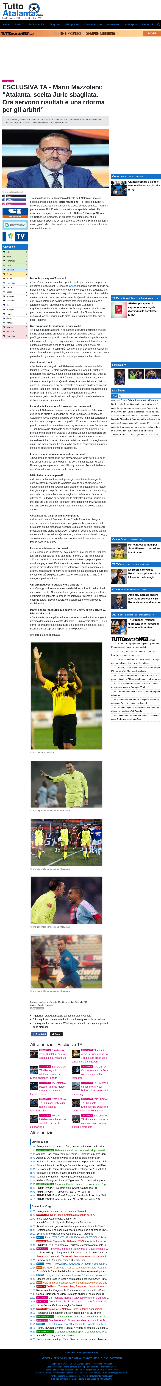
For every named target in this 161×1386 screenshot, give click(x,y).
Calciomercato (121, 589)
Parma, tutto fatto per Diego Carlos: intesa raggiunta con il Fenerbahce (75, 1165)
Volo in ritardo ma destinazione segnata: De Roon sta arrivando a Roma (80, 1282)
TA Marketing (120, 298)
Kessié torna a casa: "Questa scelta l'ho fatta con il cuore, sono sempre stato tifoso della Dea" (93, 1324)
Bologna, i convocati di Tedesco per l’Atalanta (61, 1211)
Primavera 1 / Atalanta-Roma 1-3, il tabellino (61, 1260)
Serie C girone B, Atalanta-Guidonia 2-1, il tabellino (64, 1233)
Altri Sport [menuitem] (131, 24)
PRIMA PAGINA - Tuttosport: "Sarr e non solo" (132, 431)
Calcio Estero (120, 539)
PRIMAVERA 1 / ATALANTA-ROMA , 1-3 (80, 1264)
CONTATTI (87, 1358)
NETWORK (47, 1358)
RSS (106, 1358)
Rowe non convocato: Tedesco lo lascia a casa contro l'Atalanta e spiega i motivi (81, 1256)
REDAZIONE (60, 1358)
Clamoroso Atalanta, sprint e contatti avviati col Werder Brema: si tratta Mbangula (90, 1331)
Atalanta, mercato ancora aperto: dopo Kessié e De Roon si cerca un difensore (89, 1150)
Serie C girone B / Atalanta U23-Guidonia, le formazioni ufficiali (76, 1241)
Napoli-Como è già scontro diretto (55, 1335)
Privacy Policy (91, 1352)
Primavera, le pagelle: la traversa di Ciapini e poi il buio (73, 1248)
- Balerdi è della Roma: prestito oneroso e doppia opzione (75, 1271)
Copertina (118, 176)
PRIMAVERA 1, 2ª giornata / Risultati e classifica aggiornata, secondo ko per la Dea (86, 1245)
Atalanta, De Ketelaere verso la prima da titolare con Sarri (68, 1157)
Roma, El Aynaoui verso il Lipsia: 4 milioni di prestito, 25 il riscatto (72, 1328)
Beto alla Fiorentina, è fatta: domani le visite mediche (65, 1173)
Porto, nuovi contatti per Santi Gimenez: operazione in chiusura (71, 1339)
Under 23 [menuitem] (147, 24)
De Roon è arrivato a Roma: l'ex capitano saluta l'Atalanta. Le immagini (79, 1267)
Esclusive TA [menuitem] (36, 24)
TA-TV (116, 564)
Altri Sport (118, 614)
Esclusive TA (45, 1002)
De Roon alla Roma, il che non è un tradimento (75, 1297)
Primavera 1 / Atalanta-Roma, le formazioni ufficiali (69, 1309)
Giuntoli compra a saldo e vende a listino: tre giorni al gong (144, 185)
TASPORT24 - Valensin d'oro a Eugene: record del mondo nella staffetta (144, 624)
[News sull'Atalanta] (22, 10)
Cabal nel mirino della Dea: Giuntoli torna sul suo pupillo (77, 1316)
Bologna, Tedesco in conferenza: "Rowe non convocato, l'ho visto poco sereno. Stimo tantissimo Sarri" (97, 1275)
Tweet (57, 1034)
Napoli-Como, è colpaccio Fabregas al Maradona (63, 1222)
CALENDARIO (74, 1358)
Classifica (9, 246)
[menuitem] (158, 24)
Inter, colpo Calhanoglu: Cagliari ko (56, 1218)
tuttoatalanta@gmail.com (115, 1373)
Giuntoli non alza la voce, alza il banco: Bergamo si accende (76, 1301)
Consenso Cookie (74, 1352)
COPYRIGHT (116, 1358)
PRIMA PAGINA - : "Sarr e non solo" (61, 1191)
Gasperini (74, 286)
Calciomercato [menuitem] (93, 24)
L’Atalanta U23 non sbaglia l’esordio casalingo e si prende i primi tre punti (77, 1230)
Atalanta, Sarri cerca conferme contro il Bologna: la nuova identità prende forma (80, 1154)
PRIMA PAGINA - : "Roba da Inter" (66, 1199)
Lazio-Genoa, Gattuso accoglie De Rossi (59, 1305)
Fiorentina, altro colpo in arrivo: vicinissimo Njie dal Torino (68, 1312)
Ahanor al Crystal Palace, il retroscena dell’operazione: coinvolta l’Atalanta (87, 1184)
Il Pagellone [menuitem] (72, 24)
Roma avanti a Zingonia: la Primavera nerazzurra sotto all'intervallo (73, 1290)
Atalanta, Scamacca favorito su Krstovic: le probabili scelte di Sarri (73, 1161)
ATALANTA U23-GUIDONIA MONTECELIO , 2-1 (84, 1237)
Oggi (115, 396)
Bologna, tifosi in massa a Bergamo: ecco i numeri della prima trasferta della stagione (83, 1146)
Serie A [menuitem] (19, 24)
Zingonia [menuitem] (55, 24)
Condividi (40, 1034)
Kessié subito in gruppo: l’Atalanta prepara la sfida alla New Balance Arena (78, 1226)
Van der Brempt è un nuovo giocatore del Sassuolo (64, 1176)
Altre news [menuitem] (113, 24)
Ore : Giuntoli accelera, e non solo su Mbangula (52, 1054)
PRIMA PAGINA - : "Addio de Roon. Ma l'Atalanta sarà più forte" (81, 1195)
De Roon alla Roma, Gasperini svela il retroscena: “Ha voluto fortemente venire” (80, 1169)
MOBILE (98, 1358)
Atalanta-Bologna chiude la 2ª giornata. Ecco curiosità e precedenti (73, 1180)
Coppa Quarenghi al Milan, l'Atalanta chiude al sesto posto (69, 1294)
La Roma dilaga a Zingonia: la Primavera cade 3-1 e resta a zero (72, 1252)
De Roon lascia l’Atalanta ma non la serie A (66, 1215)
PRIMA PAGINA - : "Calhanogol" (65, 1188)
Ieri (120, 396)
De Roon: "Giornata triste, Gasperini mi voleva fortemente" (74, 1286)
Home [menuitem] (6, 24)
